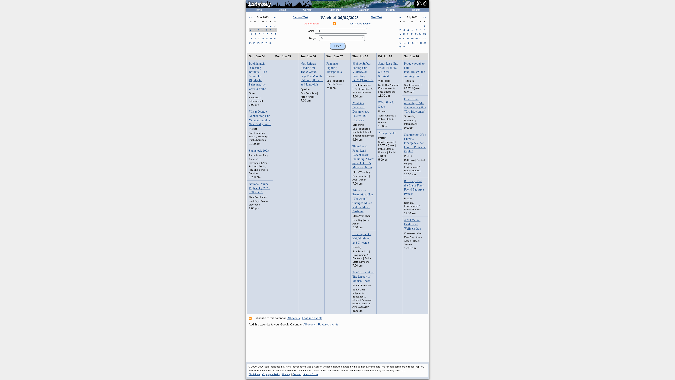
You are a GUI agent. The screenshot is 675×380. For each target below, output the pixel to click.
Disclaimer (254, 374)
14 (262, 34)
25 (250, 43)
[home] (279, 4)
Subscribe (335, 9)
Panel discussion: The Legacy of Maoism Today (363, 276)
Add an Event (311, 23)
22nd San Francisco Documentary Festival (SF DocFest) (360, 111)
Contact (307, 9)
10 (275, 30)
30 (270, 43)
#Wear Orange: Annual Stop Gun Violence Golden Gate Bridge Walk (260, 117)
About (282, 9)
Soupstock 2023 (259, 150)
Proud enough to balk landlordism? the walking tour (414, 69)
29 (266, 43)
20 (258, 38)
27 (258, 43)
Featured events (312, 318)
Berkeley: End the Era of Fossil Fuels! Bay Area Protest (414, 187)
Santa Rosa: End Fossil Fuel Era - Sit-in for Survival (388, 69)
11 (250, 34)
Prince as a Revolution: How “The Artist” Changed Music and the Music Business (362, 200)
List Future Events (360, 23)
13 (258, 34)
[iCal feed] (251, 318)
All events (293, 318)
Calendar (363, 9)
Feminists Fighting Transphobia (334, 67)
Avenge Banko (387, 133)
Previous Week (300, 17)
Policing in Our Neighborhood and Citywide (361, 238)
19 (254, 38)
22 (266, 38)
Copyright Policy (271, 374)
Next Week (376, 17)
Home (258, 9)
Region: (313, 38)
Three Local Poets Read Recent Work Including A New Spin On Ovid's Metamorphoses (363, 156)
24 (275, 38)
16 (270, 34)
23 (270, 38)
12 (254, 34)
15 (266, 34)
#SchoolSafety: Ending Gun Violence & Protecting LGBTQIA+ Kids (363, 71)
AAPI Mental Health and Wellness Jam (412, 224)
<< (250, 17)
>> (275, 17)
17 (275, 34)
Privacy (286, 374)
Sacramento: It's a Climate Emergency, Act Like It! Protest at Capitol (415, 142)
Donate (416, 9)
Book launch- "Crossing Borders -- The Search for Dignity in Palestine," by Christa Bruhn (258, 76)
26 (254, 43)
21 (262, 38)
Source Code (310, 374)
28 (262, 43)
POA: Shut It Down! (386, 104)
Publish (390, 9)
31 (404, 47)
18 (250, 38)
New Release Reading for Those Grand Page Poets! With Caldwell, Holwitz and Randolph (312, 73)
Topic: (310, 30)
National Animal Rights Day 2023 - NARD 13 (259, 188)
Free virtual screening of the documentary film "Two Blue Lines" (415, 105)
